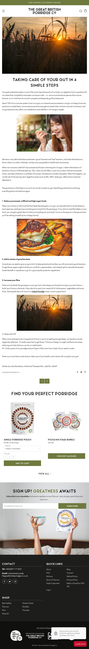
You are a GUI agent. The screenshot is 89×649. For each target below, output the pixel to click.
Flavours (5, 607)
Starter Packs (27, 603)
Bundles (25, 607)
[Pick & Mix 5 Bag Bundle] (66, 418)
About (48, 569)
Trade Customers (53, 583)
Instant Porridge (38, 291)
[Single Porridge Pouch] (22, 418)
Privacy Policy (72, 580)
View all (43, 473)
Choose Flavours (66, 456)
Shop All (5, 614)
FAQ (48, 573)
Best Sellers (7, 603)
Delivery (49, 576)
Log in (48, 590)
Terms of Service (52, 580)
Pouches (25, 610)
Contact (70, 573)
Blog (68, 569)
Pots (4, 610)
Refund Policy (72, 576)
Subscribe (72, 506)
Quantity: (7, 453)
